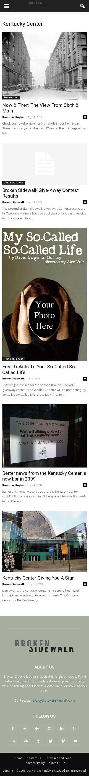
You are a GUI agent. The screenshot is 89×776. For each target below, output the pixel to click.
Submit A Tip (57, 763)
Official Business (13, 182)
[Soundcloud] (26, 741)
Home (18, 758)
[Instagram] (49, 728)
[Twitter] (50, 741)
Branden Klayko (13, 117)
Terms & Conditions (58, 758)
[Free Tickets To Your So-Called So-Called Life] (44, 294)
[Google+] (37, 728)
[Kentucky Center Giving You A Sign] (44, 541)
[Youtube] (75, 741)
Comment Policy (34, 763)
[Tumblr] (38, 741)
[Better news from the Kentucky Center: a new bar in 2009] (44, 436)
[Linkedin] (61, 728)
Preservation (11, 97)
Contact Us (34, 758)
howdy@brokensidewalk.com (53, 700)
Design (8, 570)
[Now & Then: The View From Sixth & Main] (44, 65)
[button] (82, 6)
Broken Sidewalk (13, 202)
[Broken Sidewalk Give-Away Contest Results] (44, 164)
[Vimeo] (63, 741)
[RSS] (13, 741)
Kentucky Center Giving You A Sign (38, 578)
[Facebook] (12, 728)
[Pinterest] (74, 728)
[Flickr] (24, 728)
